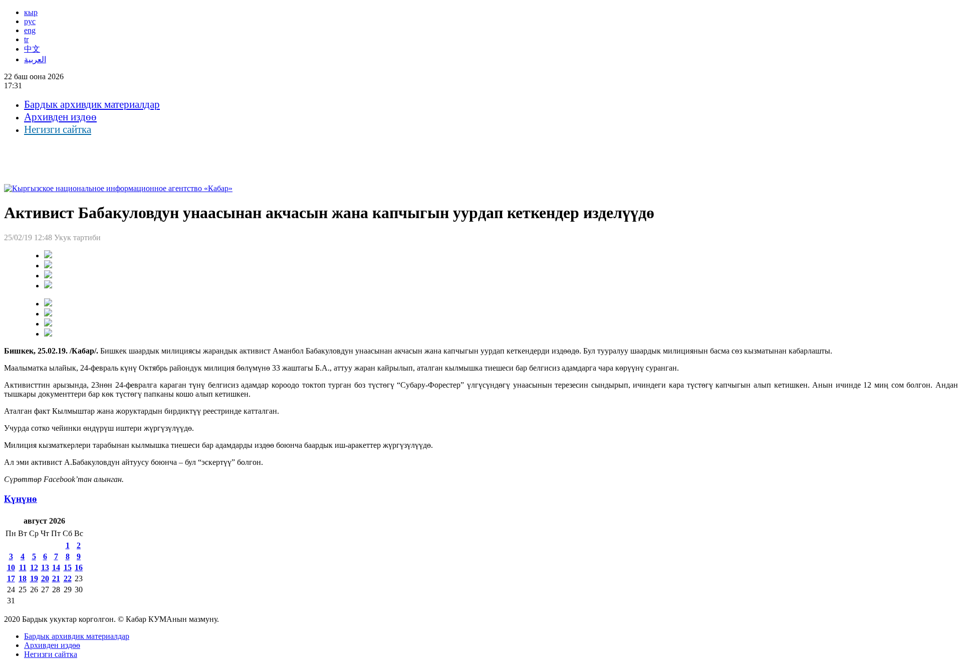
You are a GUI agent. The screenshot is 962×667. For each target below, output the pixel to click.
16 (79, 567)
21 (56, 578)
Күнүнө (20, 498)
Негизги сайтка (57, 129)
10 (11, 567)
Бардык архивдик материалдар (92, 104)
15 (68, 567)
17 (11, 578)
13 (45, 567)
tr (26, 39)
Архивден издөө (60, 117)
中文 (32, 49)
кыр (31, 12)
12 (34, 567)
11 (23, 567)
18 (23, 578)
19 (34, 578)
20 (45, 578)
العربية (35, 59)
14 (56, 567)
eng (30, 30)
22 (68, 578)
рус (30, 21)
